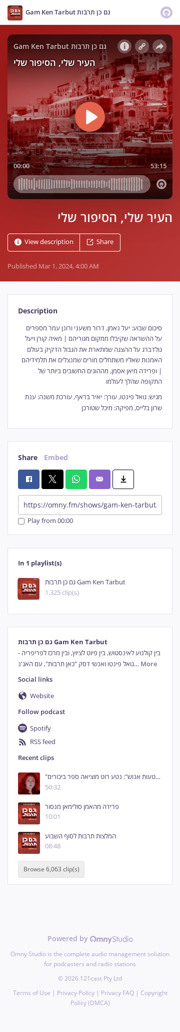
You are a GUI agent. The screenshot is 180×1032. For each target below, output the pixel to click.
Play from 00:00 (50, 521)
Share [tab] (28, 457)
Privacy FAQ (117, 993)
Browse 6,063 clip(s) (52, 869)
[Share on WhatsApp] (76, 479)
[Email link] (99, 479)
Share (105, 242)
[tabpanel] (90, 368)
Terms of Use (31, 993)
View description (49, 242)
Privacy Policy (75, 993)
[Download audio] (123, 479)
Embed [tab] (56, 457)
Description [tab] (38, 310)
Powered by (69, 938)
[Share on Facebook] (29, 479)
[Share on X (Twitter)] (52, 479)
